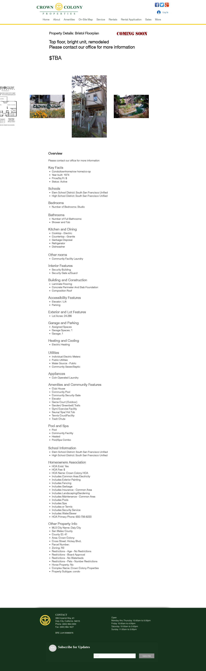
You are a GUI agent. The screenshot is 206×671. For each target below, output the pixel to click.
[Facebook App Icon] (157, 5)
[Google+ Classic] (167, 5)
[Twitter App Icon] (162, 5)
